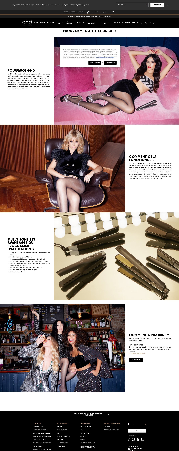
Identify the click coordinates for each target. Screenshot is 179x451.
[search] (141, 23)
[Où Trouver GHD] (149, 23)
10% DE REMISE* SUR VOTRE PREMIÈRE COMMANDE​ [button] (88, 414)
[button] (42, 423)
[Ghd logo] (27, 22)
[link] (89, 12)
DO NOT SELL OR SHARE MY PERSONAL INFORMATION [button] (88, 447)
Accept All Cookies (95, 62)
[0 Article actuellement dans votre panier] (154, 23)
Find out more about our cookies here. (105, 57)
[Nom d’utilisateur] (145, 23)
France (131, 424)
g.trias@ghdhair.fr (137, 353)
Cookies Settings (110, 62)
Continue (157, 5)
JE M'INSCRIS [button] (136, 359)
